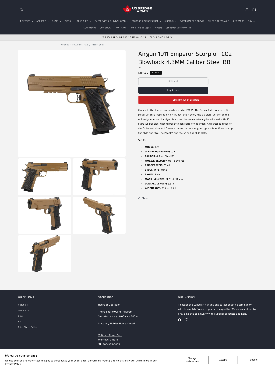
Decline (253, 360)
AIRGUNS (65, 45)
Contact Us (23, 310)
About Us (23, 304)
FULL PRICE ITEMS (80, 45)
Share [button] (145, 198)
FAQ (20, 321)
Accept (223, 360)
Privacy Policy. (13, 364)
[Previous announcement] (19, 37)
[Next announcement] (255, 37)
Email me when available (186, 100)
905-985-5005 (111, 344)
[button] (21, 9)
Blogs (21, 316)
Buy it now (173, 90)
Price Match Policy (27, 327)
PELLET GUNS (98, 45)
